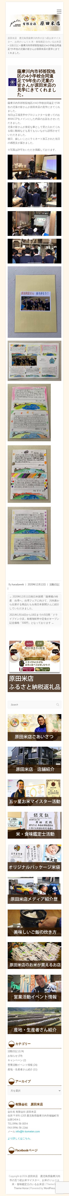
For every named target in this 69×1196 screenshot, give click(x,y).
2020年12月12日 (37, 584)
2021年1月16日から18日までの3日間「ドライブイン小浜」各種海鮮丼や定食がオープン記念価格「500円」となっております (34, 618)
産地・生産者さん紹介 (20, 1069)
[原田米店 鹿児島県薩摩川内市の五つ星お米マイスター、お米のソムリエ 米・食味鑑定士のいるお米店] (34, 24)
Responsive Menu (59, 12)
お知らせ (13, 1055)
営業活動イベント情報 (20, 1064)
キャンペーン (15, 1060)
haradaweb (18, 584)
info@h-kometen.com (28, 1131)
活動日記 (54, 584)
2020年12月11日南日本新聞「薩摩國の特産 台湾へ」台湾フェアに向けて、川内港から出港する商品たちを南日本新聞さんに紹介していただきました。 (34, 602)
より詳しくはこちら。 (20, 1138)
